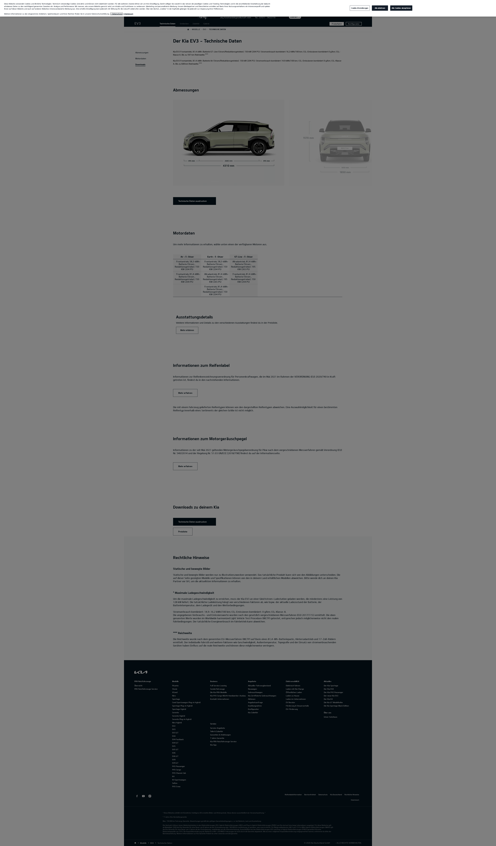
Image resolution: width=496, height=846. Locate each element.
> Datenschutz (116, 14)
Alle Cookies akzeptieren (401, 8)
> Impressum (128, 14)
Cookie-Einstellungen (359, 8)
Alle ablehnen (380, 8)
